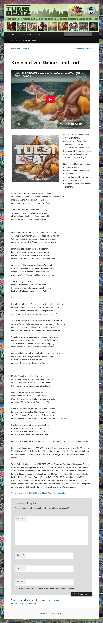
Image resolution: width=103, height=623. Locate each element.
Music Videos (26, 34)
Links (38, 34)
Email (20, 568)
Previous (79, 48)
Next (89, 48)
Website (19, 581)
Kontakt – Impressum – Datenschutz (26, 40)
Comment (20, 518)
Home (14, 34)
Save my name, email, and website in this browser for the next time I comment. (46, 589)
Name (20, 555)
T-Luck (44, 493)
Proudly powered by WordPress (51, 614)
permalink (62, 493)
